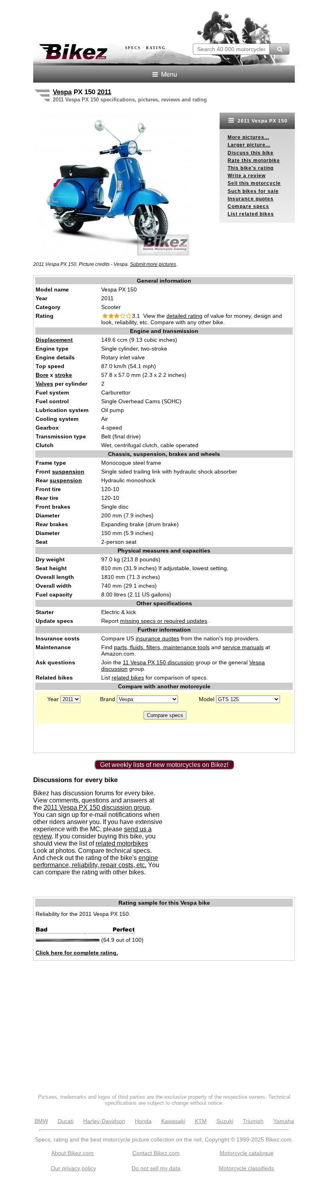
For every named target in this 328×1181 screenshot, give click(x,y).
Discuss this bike (251, 153)
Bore (42, 375)
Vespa (62, 92)
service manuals (243, 647)
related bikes (128, 677)
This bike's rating (251, 168)
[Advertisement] (126, 19)
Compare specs (248, 206)
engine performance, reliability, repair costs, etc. (95, 861)
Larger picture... (249, 145)
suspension (68, 471)
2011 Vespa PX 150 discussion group (97, 807)
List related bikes (251, 214)
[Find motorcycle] (279, 49)
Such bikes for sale (253, 191)
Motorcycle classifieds (246, 1168)
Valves (44, 383)
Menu (168, 74)
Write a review (247, 175)
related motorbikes (122, 843)
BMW (41, 1121)
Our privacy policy (73, 1168)
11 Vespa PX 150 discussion (158, 662)
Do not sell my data (156, 1168)
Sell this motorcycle (254, 183)
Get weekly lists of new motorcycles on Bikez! (164, 764)
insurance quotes (157, 638)
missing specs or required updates (163, 621)
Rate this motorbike (254, 160)
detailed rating (184, 316)
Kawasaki (173, 1121)
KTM (201, 1121)
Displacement (54, 340)
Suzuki (224, 1121)
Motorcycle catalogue (247, 1153)
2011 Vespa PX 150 (262, 121)
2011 (104, 92)
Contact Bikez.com (156, 1153)
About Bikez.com (72, 1153)
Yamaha (283, 1121)
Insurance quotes (251, 199)
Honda (143, 1121)
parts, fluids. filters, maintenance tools (162, 647)
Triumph (253, 1121)
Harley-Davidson (104, 1121)
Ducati (66, 1121)
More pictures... (248, 137)
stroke (63, 375)
